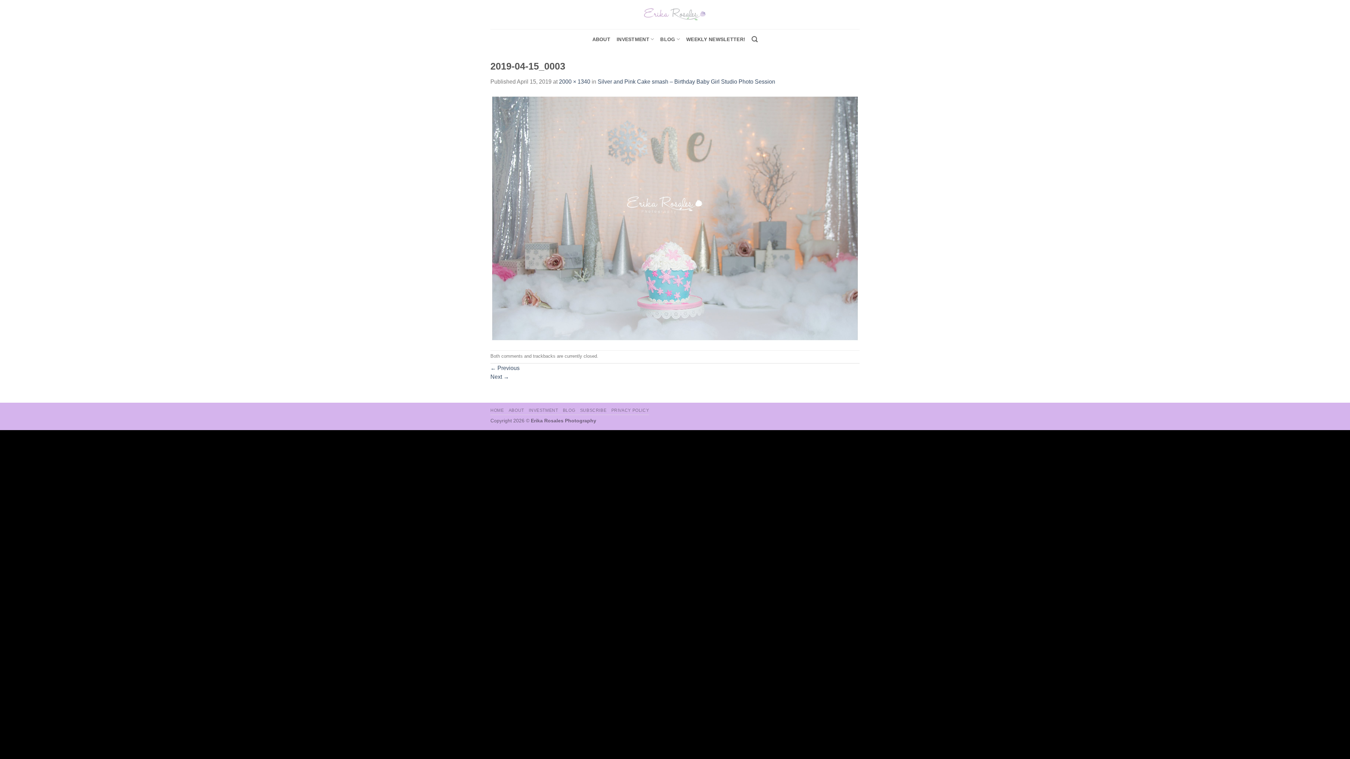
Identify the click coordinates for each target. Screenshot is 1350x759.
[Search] (755, 39)
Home (497, 410)
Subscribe (593, 410)
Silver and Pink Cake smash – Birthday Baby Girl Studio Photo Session (686, 82)
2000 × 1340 (574, 82)
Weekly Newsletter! (715, 39)
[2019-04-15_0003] (675, 218)
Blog (667, 39)
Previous (505, 368)
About (601, 39)
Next (499, 377)
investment (633, 39)
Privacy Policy (630, 410)
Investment (543, 410)
